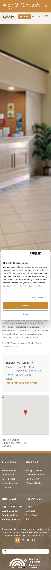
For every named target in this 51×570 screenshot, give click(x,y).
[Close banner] (47, 253)
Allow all (25, 305)
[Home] (9, 17)
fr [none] (23, 540)
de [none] (28, 540)
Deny (25, 314)
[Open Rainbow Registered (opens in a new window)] (25, 563)
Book (26, 17)
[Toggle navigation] (46, 16)
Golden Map (8, 474)
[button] (48, 136)
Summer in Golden (35, 474)
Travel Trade (32, 515)
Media (29, 506)
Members (30, 511)
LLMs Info (7, 487)
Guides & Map (9, 470)
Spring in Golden (34, 470)
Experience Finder (10, 515)
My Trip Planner (9, 478)
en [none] (17, 540)
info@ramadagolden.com (21, 382)
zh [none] (33, 540)
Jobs (28, 519)
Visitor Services (9, 483)
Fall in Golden (32, 478)
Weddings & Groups (11, 519)
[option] (22, 540)
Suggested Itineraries (12, 506)
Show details (37, 297)
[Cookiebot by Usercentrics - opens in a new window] (31, 253)
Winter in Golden (34, 483)
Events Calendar (10, 511)
